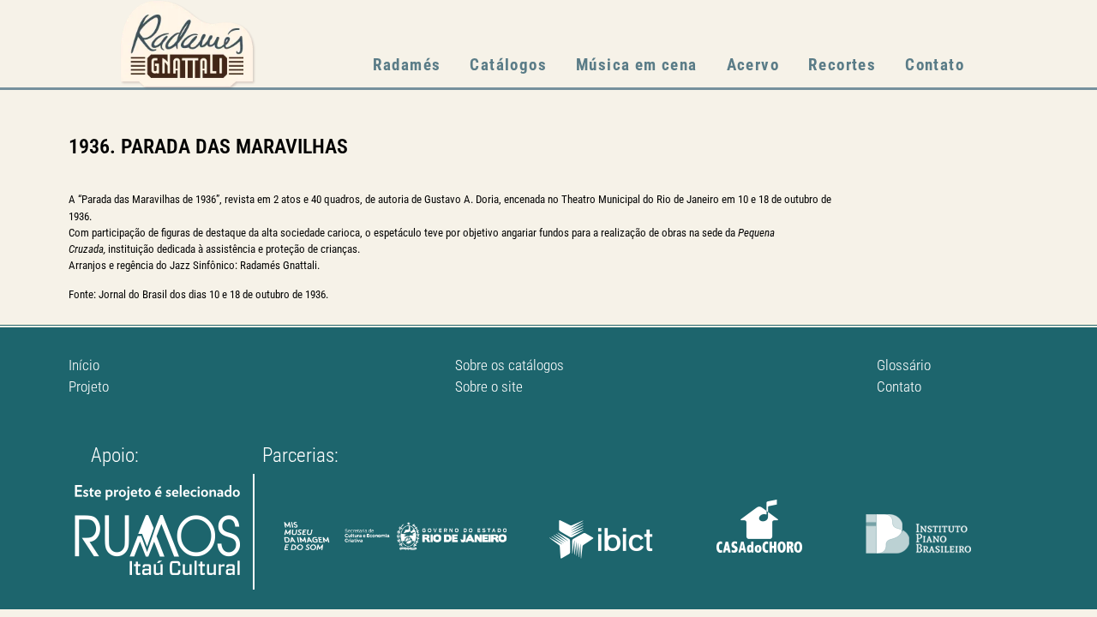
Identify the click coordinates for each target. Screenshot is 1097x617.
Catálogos (508, 65)
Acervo (753, 65)
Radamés (407, 65)
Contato (934, 65)
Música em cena (637, 65)
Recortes (842, 65)
